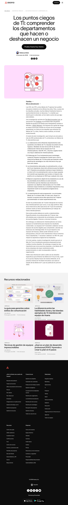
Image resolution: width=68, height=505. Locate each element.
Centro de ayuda (10, 429)
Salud (46, 396)
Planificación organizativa (32, 395)
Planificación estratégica (31, 404)
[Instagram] (34, 490)
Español (36, 484)
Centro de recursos (11, 444)
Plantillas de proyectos (12, 450)
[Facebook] (37, 490)
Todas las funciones (11, 383)
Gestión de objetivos (30, 387)
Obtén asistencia (10, 432)
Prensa (27, 447)
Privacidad (28, 456)
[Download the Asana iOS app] (28, 500)
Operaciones (48, 384)
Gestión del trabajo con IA (12, 404)
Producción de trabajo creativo (33, 384)
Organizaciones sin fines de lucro (52, 411)
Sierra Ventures (37, 125)
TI (45, 387)
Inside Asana (29, 441)
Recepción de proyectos (31, 407)
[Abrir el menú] (62, 2)
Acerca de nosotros (30, 429)
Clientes (28, 435)
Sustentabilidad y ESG (31, 462)
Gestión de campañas (31, 378)
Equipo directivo (29, 432)
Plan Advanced (10, 395)
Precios (8, 389)
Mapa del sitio (10, 462)
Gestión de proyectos (11, 407)
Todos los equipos (49, 417)
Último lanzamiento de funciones (14, 386)
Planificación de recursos (31, 401)
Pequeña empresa (49, 378)
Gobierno (47, 402)
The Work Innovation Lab (52, 119)
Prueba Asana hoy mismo (34, 47)
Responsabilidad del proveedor (33, 459)
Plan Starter (9, 392)
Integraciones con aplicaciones (14, 401)
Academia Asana (10, 435)
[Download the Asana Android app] (39, 500)
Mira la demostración (32, 103)
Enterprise (9, 398)
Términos (30, 495)
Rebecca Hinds (24, 52)
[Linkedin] (31, 490)
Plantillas (29, 101)
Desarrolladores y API (11, 456)
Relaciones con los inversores (32, 450)
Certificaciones (10, 438)
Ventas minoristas (49, 399)
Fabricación (47, 408)
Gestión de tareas (30, 410)
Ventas (46, 393)
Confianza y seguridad (31, 453)
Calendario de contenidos (32, 381)
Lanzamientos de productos (32, 398)
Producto (47, 390)
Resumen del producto (12, 380)
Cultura (27, 444)
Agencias (47, 414)
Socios (8, 459)
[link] (7, 11)
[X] (28, 490)
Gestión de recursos (11, 410)
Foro (8, 441)
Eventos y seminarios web (12, 447)
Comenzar (56, 2)
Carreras (28, 438)
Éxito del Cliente (10, 453)
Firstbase (38, 121)
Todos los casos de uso (31, 413)
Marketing (47, 381)
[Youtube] (39, 490)
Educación (47, 405)
